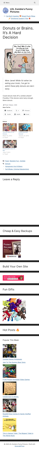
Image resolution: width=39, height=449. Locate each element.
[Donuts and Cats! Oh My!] (10, 144)
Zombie (22, 161)
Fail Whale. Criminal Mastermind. (17, 169)
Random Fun (14, 161)
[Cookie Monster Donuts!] (26, 127)
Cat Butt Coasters (12, 16)
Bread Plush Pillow (28, 16)
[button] (34, 2)
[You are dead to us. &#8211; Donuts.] (10, 127)
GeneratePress (19, 446)
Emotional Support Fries (19, 18)
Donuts (7, 164)
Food (7, 161)
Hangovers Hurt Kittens (13, 166)
